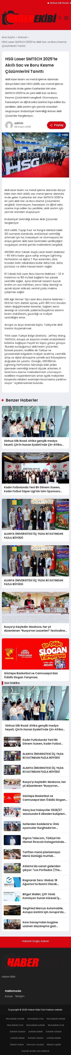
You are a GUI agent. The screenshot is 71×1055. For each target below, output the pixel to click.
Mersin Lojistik (54, 1044)
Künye (9, 996)
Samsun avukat (35, 1044)
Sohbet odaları (17, 1031)
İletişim (19, 996)
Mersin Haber (17, 1044)
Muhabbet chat (35, 1018)
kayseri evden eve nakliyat (35, 1050)
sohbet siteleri (35, 1031)
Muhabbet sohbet (15, 1018)
